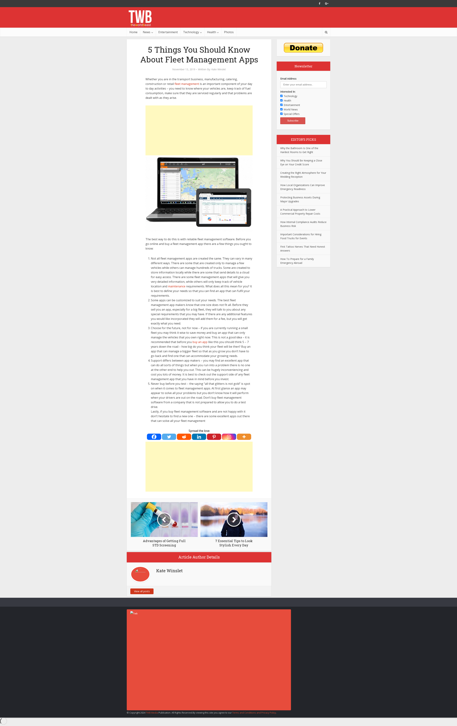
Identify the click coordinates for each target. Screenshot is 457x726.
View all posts (142, 591)
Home (133, 32)
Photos (229, 32)
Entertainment (168, 32)
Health (211, 32)
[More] (244, 437)
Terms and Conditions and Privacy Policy (254, 712)
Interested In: (287, 91)
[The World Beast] (140, 18)
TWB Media (152, 712)
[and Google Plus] (326, 3)
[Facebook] (154, 437)
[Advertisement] (199, 130)
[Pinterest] (214, 437)
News (146, 32)
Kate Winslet (218, 69)
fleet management (187, 84)
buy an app (199, 342)
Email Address (288, 78)
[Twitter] (169, 437)
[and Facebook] (319, 3)
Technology (191, 32)
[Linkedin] (199, 437)
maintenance (176, 286)
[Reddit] (184, 437)
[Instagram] (229, 437)
